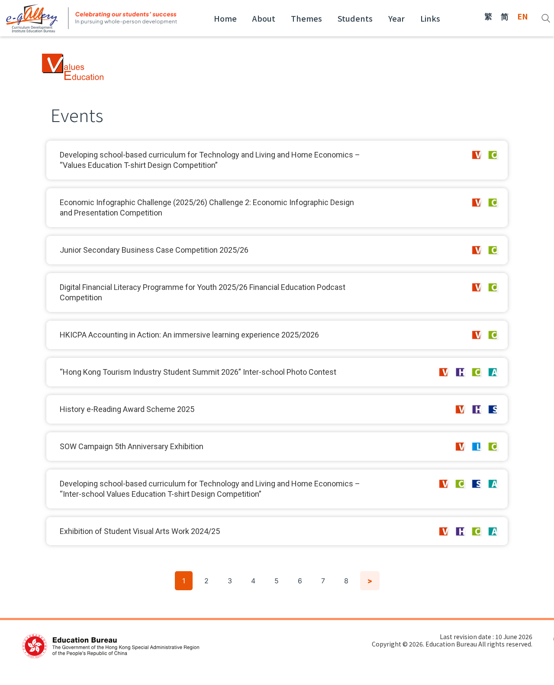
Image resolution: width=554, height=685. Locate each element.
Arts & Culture (493, 372)
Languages (476, 446)
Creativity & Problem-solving (493, 155)
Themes (306, 18)
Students (355, 18)
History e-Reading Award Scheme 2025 (127, 409)
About (263, 18)
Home (225, 18)
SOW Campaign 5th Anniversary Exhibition (131, 446)
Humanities (460, 372)
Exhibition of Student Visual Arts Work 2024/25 (140, 531)
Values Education (476, 155)
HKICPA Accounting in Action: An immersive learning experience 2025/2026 (189, 334)
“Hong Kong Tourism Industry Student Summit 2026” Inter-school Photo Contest (198, 371)
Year (396, 18)
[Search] (545, 18)
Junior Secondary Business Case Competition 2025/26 (154, 249)
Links (430, 18)
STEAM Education (493, 409)
